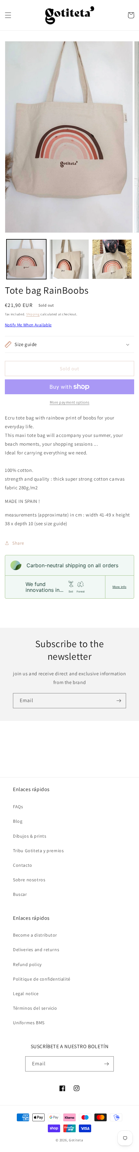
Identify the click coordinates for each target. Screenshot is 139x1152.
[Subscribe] (119, 700)
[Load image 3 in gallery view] (112, 259)
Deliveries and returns (36, 949)
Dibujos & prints (30, 836)
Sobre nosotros (29, 880)
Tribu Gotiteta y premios (38, 850)
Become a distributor (35, 935)
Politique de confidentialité (41, 979)
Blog (17, 821)
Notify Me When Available (28, 325)
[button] (8, 15)
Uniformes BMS (29, 1023)
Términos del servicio (35, 1008)
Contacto (22, 865)
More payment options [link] (70, 402)
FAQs (18, 807)
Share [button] (18, 543)
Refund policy (27, 964)
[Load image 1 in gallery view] (26, 259)
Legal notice (25, 993)
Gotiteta (76, 1140)
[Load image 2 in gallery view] (69, 259)
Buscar (20, 894)
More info (119, 587)
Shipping (33, 314)
